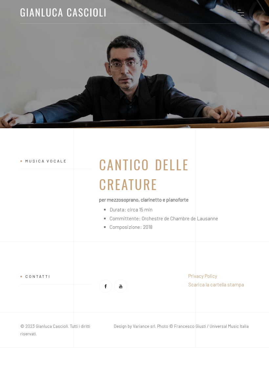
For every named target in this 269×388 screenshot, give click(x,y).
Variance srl (144, 326)
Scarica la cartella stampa (216, 284)
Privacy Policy (202, 276)
